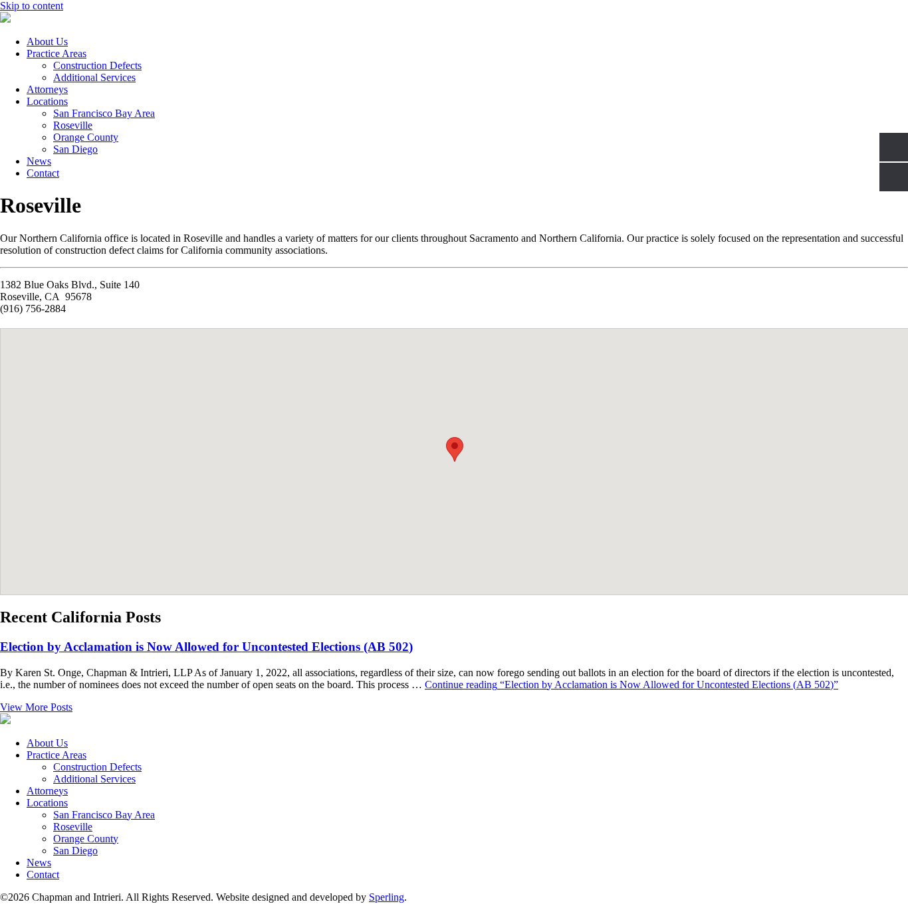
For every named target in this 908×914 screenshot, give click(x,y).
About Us (47, 41)
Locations (47, 101)
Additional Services (94, 77)
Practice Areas (56, 53)
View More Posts (36, 707)
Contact (43, 173)
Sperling (386, 897)
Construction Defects (97, 65)
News (39, 161)
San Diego (75, 149)
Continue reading (631, 684)
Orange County (85, 137)
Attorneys (47, 89)
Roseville (72, 125)
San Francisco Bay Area (104, 113)
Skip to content (31, 5)
